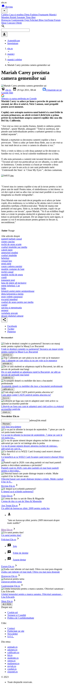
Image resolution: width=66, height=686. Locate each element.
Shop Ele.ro (7, 601)
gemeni (4, 310)
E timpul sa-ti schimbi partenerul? (17, 491)
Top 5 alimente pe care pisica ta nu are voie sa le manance (29, 360)
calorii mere (7, 250)
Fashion (34, 14)
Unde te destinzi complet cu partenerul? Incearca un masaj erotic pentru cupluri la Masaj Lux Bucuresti (32, 350)
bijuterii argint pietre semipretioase (17, 291)
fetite (3, 288)
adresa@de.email (38, 420)
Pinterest (11, 331)
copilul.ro (12, 669)
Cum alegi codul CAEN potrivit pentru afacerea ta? (26, 395)
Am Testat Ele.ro (9, 505)
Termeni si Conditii (16, 615)
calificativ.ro (13, 652)
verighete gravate (9, 313)
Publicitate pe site (15, 631)
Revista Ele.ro (8, 486)
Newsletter (12, 634)
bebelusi (5, 258)
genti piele (6, 263)
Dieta (27, 14)
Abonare (6, 424)
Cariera (5, 14)
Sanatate (21, 17)
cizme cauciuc (8, 241)
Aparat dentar (19, 559)
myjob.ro (11, 666)
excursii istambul (9, 299)
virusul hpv (6, 261)
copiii (4, 277)
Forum (57, 20)
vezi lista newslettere (11, 426)
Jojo (15, 546)
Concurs (11, 23)
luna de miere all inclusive (13, 283)
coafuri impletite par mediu (14, 247)
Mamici (52, 14)
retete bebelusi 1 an (10, 285)
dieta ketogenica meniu (12, 294)
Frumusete (43, 14)
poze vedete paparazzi (12, 296)
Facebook (12, 326)
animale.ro (12, 647)
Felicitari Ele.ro (8, 539)
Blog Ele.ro (6, 529)
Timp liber (31, 17)
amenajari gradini (9, 252)
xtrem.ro (11, 660)
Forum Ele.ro (7, 566)
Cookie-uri (12, 612)
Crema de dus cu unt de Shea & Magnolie (21, 501)
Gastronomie (17, 20)
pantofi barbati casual (11, 239)
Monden (5, 17)
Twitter (10, 329)
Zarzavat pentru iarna (11, 581)
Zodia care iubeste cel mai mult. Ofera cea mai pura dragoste (30, 572)
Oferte (19, 23)
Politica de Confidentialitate (20, 618)
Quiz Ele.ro (6, 495)
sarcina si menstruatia (11, 307)
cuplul (4, 305)
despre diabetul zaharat (12, 316)
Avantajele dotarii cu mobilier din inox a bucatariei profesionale (31, 386)
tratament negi (8, 280)
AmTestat (49, 20)
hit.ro (9, 655)
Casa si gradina (16, 14)
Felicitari (34, 20)
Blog (41, 20)
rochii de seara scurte (11, 244)
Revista (9, 7)
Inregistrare (12, 43)
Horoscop (6, 20)
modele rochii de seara (12, 274)
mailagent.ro (13, 663)
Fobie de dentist (20, 553)
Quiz (27, 20)
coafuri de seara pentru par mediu (17, 302)
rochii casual (7, 272)
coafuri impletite (9, 255)
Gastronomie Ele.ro (10, 586)
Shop (4, 23)
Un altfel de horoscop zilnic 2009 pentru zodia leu (25, 508)
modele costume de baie (12, 269)
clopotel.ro (12, 671)
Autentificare (13, 40)
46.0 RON (6, 604)
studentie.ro (13, 658)
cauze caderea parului (11, 266)
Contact (11, 628)
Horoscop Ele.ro (9, 576)
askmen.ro (12, 649)
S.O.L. (10, 636)
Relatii (13, 17)
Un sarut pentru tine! (11, 535)
